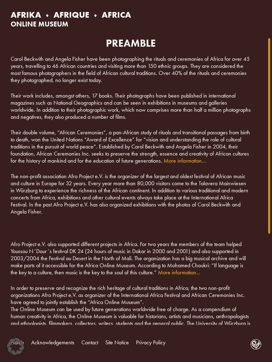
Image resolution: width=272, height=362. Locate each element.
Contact (89, 342)
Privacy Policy (150, 342)
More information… (185, 160)
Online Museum (39, 24)
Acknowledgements (52, 342)
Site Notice (117, 342)
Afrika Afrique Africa (71, 14)
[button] (15, 346)
